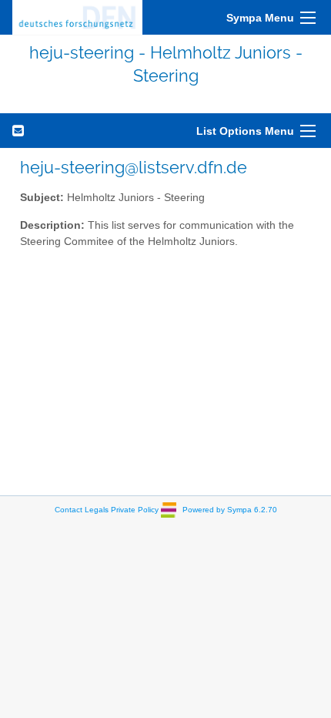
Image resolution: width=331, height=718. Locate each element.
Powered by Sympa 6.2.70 (229, 509)
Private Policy (135, 509)
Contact (68, 509)
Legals (97, 509)
